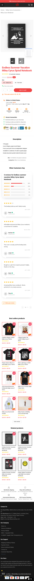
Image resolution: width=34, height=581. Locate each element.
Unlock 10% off (3, 574)
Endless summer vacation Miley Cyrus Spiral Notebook (8, 448)
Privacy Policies (5, 530)
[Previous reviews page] (22, 307)
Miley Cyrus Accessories (13, 10)
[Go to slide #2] (21, 61)
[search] (29, 5)
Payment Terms (5, 545)
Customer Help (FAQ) (6, 551)
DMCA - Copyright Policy (7, 533)
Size (3, 80)
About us (3, 526)
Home (2, 10)
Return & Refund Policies (7, 547)
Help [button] (31, 579)
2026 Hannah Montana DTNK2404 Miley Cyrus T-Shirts (8, 388)
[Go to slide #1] (13, 61)
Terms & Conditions (6, 528)
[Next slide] (31, 36)
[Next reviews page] (30, 307)
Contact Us (4, 549)
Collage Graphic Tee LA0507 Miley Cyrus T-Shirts (23, 339)
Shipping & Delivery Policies (8, 542)
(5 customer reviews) (14, 74)
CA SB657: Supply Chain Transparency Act (12, 535)
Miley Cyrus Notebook (7, 12)
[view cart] (32, 5)
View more (17, 421)
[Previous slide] (3, 36)
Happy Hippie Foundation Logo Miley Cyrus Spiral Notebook (24, 474)
